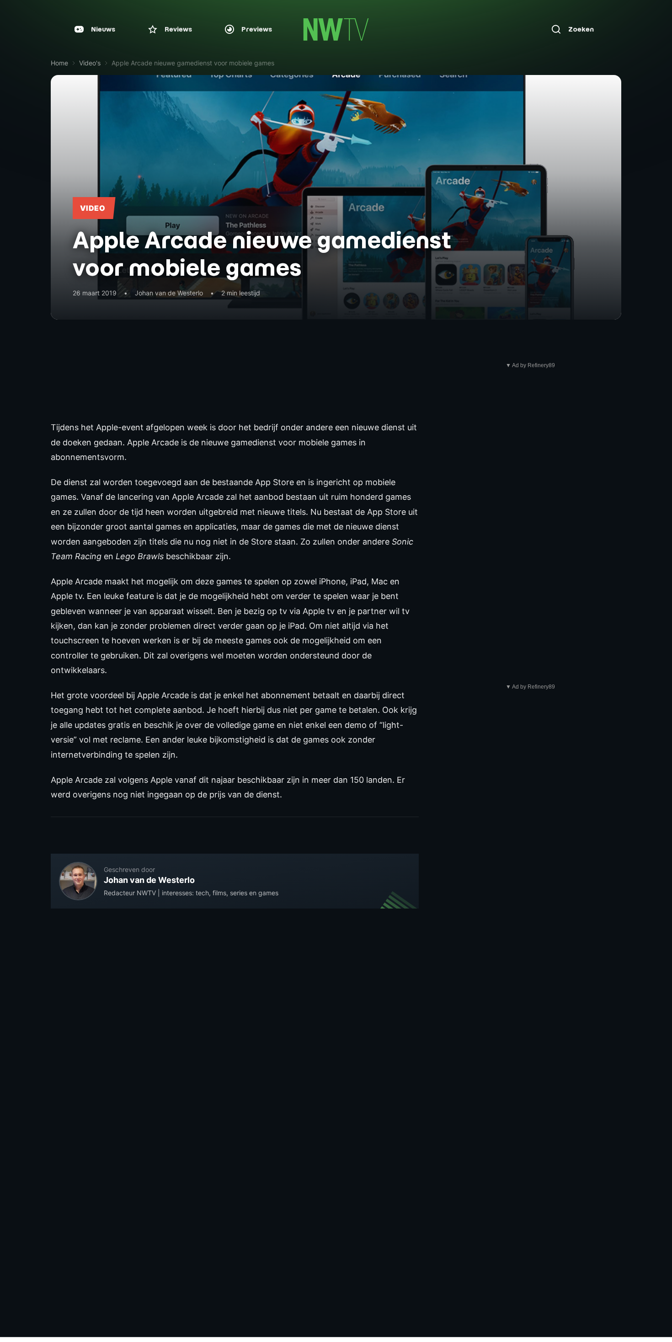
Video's (90, 63)
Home (59, 63)
